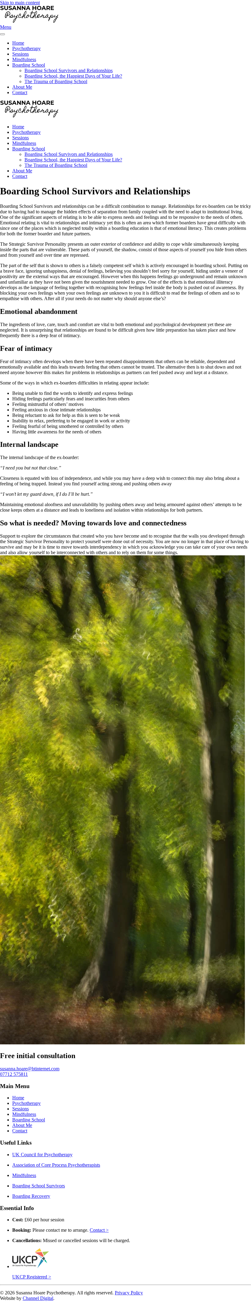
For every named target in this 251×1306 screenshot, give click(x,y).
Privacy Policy (129, 1292)
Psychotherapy (26, 48)
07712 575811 (14, 1074)
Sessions (20, 54)
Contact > (99, 1230)
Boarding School (28, 65)
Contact (19, 92)
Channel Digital (38, 1298)
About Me (22, 87)
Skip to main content (20, 2)
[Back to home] (59, 21)
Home (18, 43)
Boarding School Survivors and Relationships (68, 70)
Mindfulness (24, 59)
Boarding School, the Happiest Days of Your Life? (73, 76)
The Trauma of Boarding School (55, 81)
